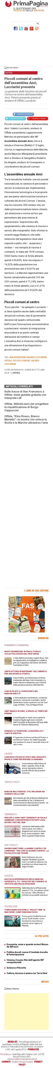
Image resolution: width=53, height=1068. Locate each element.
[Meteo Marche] (11, 989)
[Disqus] (26, 463)
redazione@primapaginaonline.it (22, 1059)
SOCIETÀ (8, 876)
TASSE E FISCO (11, 782)
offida (8, 360)
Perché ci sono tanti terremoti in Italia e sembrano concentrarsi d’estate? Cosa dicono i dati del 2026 (25, 820)
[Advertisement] (26, 48)
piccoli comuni (21, 360)
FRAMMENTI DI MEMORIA (16, 645)
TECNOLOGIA (10, 906)
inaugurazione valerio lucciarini (28, 357)
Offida (16, 373)
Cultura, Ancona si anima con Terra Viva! (27, 973)
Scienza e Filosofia (16, 968)
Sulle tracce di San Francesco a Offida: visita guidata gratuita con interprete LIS (25, 395)
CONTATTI (6, 1061)
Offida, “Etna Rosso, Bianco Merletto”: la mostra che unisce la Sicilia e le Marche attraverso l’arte (26, 419)
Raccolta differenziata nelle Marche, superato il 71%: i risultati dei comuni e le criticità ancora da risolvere (25, 881)
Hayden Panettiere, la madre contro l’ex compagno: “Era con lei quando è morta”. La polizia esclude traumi (26, 850)
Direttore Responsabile (22, 1062)
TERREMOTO (10, 814)
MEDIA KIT (12, 1041)
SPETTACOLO (11, 845)
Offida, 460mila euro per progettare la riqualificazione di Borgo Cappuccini (26, 407)
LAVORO (8, 753)
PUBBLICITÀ (33, 1049)
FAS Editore (5, 1054)
